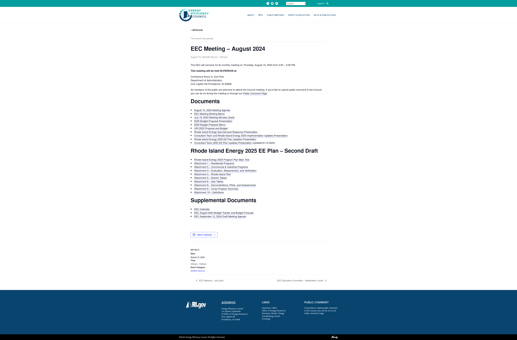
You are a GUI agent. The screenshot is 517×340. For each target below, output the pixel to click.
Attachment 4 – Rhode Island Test (212, 174)
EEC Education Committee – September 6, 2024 (300, 280)
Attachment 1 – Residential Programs (214, 163)
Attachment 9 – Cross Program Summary (216, 188)
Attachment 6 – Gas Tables (208, 181)
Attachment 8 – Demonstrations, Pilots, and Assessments (225, 185)
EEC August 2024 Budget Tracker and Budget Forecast (224, 212)
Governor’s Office (269, 308)
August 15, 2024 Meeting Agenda (212, 110)
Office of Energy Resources (274, 310)
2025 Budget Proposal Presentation (213, 121)
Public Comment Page (255, 93)
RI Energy (266, 319)
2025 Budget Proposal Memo (210, 124)
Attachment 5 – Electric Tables (210, 177)
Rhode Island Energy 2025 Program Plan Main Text (221, 159)
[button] (323, 3)
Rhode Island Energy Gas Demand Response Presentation (226, 132)
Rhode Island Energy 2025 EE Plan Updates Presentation (225, 139)
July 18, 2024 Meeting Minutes (214, 117)
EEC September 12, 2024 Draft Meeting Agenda (220, 216)
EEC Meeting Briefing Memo (209, 113)
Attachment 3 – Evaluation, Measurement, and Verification (225, 170)
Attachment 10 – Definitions (209, 192)
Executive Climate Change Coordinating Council (273, 314)
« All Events (197, 29)
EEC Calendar (202, 209)
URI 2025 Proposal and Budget (211, 128)
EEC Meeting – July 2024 (211, 280)
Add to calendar (204, 234)
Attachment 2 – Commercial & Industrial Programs (221, 167)
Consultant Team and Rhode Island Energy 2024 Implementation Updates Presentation (241, 135)
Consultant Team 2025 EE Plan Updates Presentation (223, 142)
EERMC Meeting (198, 270)
